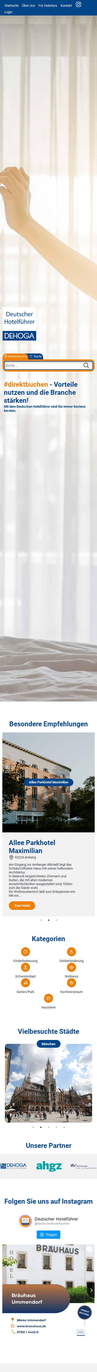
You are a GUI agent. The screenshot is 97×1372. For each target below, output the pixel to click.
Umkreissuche (17, 356)
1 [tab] (40, 920)
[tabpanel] (48, 824)
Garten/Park (25, 992)
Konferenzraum (71, 992)
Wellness (71, 976)
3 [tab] (56, 920)
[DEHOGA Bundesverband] (17, 1166)
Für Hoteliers (48, 5)
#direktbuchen (26, 384)
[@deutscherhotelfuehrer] (25, 1221)
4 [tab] (56, 1127)
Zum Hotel (22, 906)
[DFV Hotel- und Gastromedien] (80, 1167)
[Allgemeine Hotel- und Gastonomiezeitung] (49, 1166)
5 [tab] (64, 1127)
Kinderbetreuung (25, 961)
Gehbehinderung (71, 961)
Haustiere (48, 1007)
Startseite (11, 5)
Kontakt (66, 5)
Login (8, 12)
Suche (38, 356)
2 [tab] (48, 920)
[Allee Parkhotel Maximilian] (48, 831)
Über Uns (28, 5)
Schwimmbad (25, 976)
